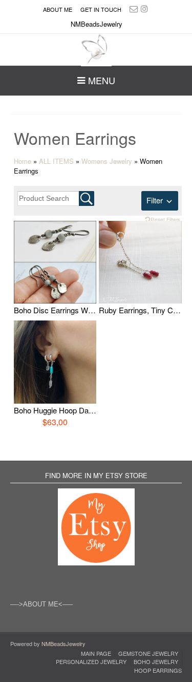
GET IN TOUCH (100, 9)
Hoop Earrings (158, 670)
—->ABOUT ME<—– (41, 604)
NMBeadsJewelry (63, 643)
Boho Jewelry (156, 661)
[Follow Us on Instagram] (144, 8)
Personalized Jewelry (91, 661)
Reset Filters (165, 219)
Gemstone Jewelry (148, 653)
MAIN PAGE (96, 653)
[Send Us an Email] (134, 8)
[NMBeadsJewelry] (96, 50)
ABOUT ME (57, 9)
